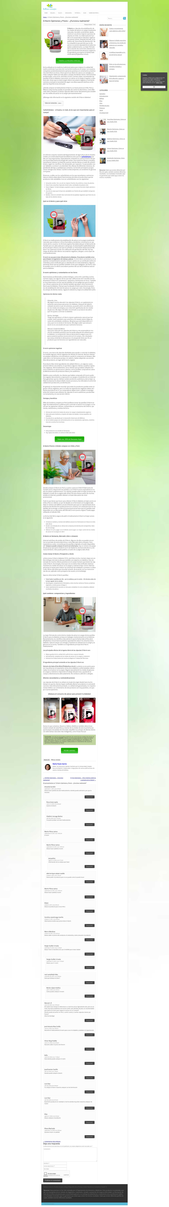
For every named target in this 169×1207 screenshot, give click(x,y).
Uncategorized (103, 113)
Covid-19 (104, 1187)
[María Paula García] (47, 770)
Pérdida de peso (104, 105)
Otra (100, 103)
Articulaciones (103, 96)
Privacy (80, 1187)
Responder (89, 797)
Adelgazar (68, 13)
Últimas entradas (55, 760)
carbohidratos (86, 157)
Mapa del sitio (72, 1187)
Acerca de (46, 760)
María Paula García (60, 764)
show (59, 103)
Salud (60, 13)
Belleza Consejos (50, 1204)
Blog (84, 13)
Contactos (97, 1187)
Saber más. (159, 82)
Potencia (77, 13)
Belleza (52, 13)
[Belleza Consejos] (49, 9)
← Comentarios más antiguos (51, 1141)
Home (46, 13)
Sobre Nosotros (93, 13)
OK (154, 87)
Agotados (102, 94)
